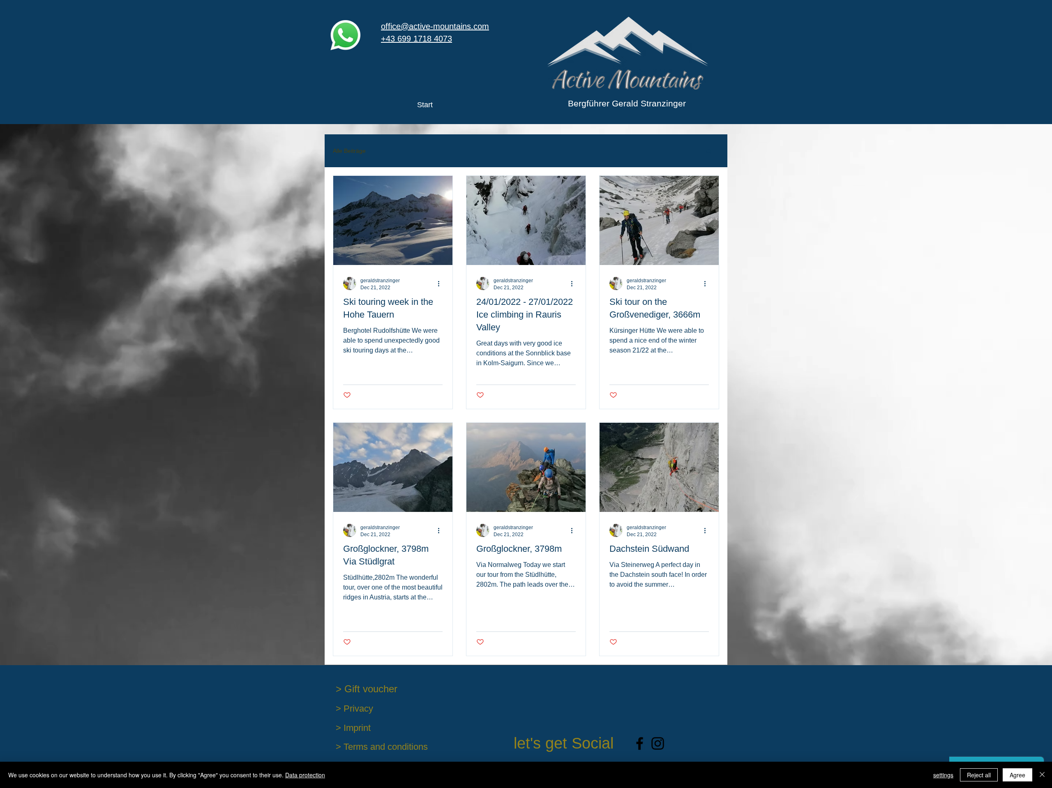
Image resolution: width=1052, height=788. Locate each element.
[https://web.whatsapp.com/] (345, 35)
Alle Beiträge (349, 150)
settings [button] (943, 775)
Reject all (979, 775)
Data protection (305, 775)
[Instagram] (657, 743)
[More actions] (441, 283)
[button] (709, 151)
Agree (1017, 775)
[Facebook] (639, 743)
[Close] (1042, 774)
